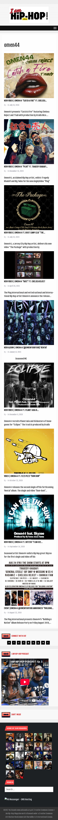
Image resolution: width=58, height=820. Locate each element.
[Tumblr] (48, 643)
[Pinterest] (28, 643)
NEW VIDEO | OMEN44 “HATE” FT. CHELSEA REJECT (24, 281)
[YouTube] (38, 643)
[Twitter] (9, 643)
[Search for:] (29, 789)
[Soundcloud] (43, 643)
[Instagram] (23, 643)
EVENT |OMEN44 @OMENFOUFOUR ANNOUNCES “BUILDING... (29, 608)
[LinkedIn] (33, 643)
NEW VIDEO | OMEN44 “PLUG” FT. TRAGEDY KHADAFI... (26, 166)
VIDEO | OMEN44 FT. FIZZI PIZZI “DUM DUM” (22, 476)
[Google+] (19, 643)
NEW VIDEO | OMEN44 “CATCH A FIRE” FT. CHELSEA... (25, 100)
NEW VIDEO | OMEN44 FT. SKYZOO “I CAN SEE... (23, 542)
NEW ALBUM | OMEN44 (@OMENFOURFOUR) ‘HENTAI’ (25, 347)
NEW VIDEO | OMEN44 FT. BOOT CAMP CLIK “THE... (24, 232)
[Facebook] (14, 643)
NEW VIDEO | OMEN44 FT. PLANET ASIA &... (21, 410)
